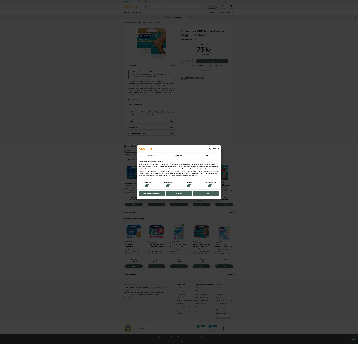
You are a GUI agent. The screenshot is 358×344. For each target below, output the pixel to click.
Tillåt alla (206, 193)
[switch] (168, 185)
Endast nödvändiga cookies (152, 193)
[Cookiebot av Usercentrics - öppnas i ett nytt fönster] (211, 149)
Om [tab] (207, 155)
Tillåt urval (179, 193)
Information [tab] (179, 155)
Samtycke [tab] (151, 155)
